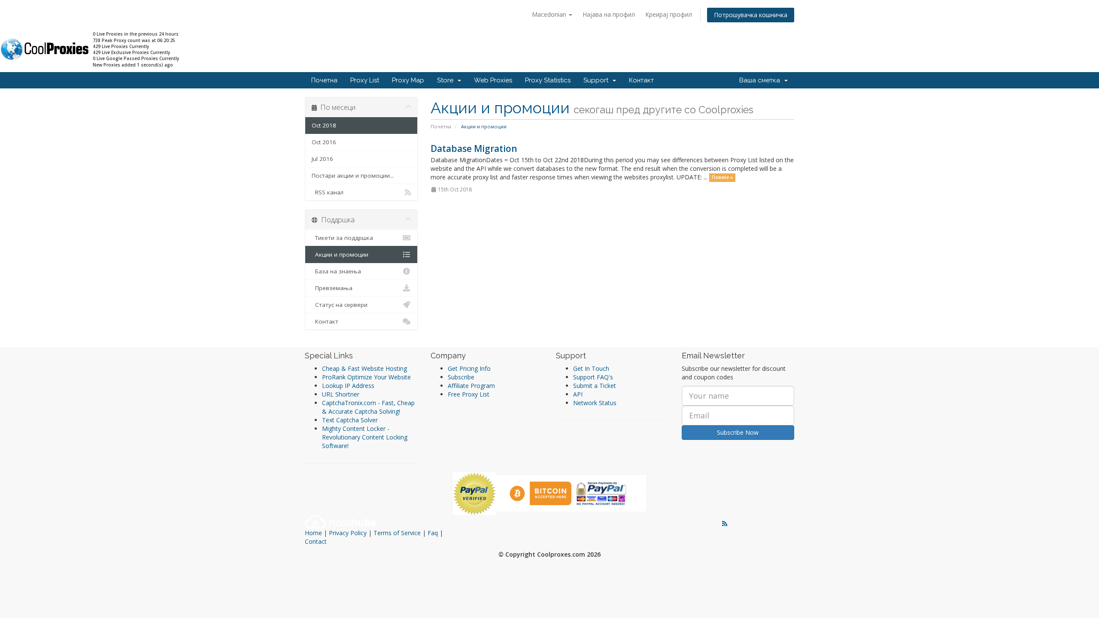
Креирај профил (668, 14)
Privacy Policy (348, 533)
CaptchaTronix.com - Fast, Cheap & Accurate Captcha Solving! (368, 407)
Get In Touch (591, 368)
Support (597, 80)
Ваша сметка (761, 80)
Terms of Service (397, 533)
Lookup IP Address (348, 386)
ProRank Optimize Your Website (366, 377)
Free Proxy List (468, 394)
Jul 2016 (322, 159)
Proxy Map (408, 80)
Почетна (324, 80)
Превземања (332, 288)
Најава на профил (609, 14)
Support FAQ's (593, 377)
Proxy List (364, 80)
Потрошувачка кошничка (750, 15)
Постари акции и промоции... (353, 175)
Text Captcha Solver (350, 420)
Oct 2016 (324, 142)
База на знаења (336, 271)
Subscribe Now (738, 432)
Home (313, 533)
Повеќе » (722, 178)
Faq (433, 533)
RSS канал (327, 192)
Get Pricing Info (469, 368)
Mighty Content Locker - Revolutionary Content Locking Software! (364, 437)
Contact (316, 541)
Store (447, 80)
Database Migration (474, 148)
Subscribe (461, 377)
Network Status (594, 403)
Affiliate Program (471, 386)
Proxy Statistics (548, 80)
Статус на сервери (339, 305)
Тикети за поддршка (342, 238)
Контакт (641, 80)
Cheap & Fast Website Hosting (364, 368)
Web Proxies (493, 80)
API (578, 394)
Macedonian (550, 14)
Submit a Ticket (594, 386)
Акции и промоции (340, 254)
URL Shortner (340, 394)
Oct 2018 (324, 125)
